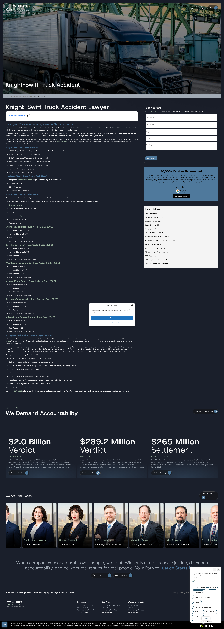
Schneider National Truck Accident (157, 248)
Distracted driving (15, 205)
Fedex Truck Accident (153, 225)
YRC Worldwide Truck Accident (156, 264)
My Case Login (52, 593)
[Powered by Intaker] (209, 621)
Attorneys (22, 593)
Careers (71, 593)
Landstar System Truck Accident (157, 237)
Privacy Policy (117, 322)
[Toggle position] (214, 569)
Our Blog (42, 593)
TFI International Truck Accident (156, 252)
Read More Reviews (181, 196)
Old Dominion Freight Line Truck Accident (160, 240)
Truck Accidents (26, 96)
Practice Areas (15, 96)
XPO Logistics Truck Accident (156, 260)
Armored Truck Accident (154, 217)
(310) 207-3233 (197, 9)
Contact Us (63, 593)
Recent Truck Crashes (153, 244)
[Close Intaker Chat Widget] (218, 569)
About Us (14, 593)
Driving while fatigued (17, 216)
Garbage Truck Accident (154, 229)
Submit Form (151, 158)
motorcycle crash (63, 142)
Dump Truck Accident (153, 221)
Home (7, 96)
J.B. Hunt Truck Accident (154, 233)
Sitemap (175, 593)
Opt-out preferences (108, 322)
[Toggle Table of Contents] (28, 115)
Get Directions (82, 612)
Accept (112, 318)
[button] (132, 305)
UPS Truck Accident (152, 256)
